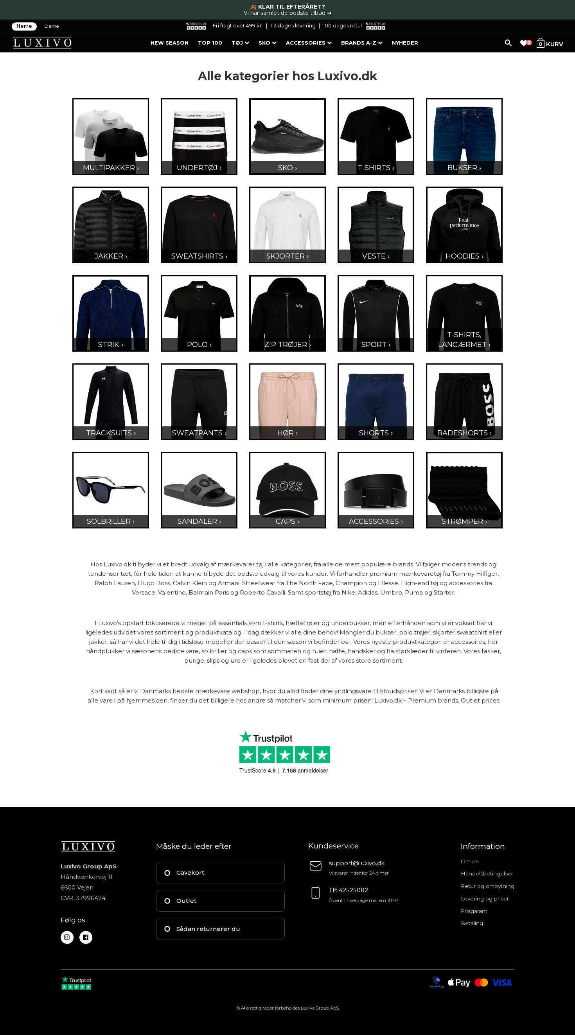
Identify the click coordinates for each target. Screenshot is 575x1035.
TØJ (238, 43)
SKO (265, 43)
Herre (24, 26)
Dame (52, 26)
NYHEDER (405, 43)
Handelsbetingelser (487, 873)
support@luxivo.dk (357, 863)
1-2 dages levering (293, 25)
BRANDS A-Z (359, 43)
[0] (523, 43)
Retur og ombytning (487, 886)
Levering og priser (485, 898)
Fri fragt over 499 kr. (238, 25)
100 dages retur (343, 25)
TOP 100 (210, 43)
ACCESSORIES (306, 43)
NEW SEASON (170, 43)
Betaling (472, 923)
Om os (469, 861)
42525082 (353, 890)
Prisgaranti (475, 911)
